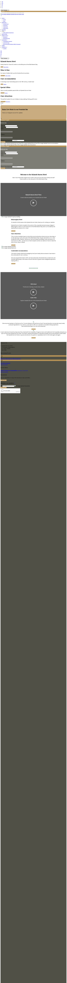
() (6, 140)
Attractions (8, 101)
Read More (13, 231)
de (2, 1)
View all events (4, 364)
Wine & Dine (6, 67)
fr (2, 6)
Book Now (3, 93)
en (2, 3)
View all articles (4, 372)
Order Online (7, 75)
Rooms (2, 67)
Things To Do (3, 101)
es (2, 4)
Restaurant (3, 75)
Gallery (5, 84)
